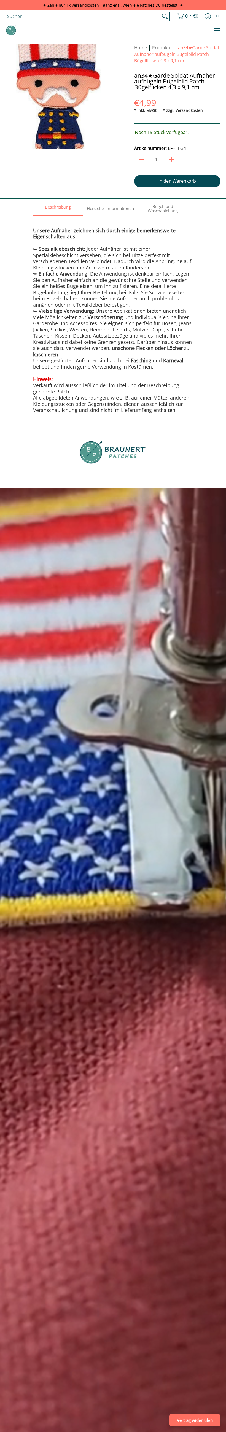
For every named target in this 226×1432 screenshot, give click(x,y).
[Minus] (141, 159)
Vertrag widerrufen (195, 1420)
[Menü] (216, 30)
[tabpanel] (113, 314)
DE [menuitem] (218, 16)
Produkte (161, 48)
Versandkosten (189, 110)
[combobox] (82, 16)
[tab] (58, 209)
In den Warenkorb (177, 181)
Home (140, 48)
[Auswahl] (171, 159)
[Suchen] (164, 16)
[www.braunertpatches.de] (11, 30)
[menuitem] (187, 16)
